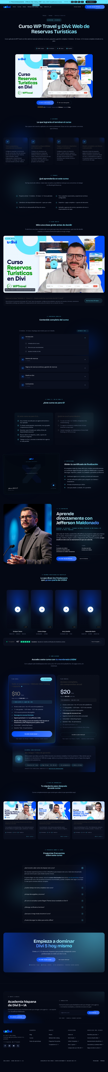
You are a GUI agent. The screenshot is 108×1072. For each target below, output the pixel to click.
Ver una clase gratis (64, 102)
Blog (41, 7)
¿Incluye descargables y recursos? (54, 894)
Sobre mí (46, 7)
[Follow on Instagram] (9, 1046)
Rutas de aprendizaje (35, 1041)
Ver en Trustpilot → (96, 641)
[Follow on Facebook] (5, 1046)
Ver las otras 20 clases (93, 300)
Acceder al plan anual (32, 734)
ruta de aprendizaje (73, 877)
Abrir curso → (30, 836)
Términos (102, 1060)
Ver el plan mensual (64, 959)
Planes (50, 1034)
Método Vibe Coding (33, 7)
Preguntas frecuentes (54, 1041)
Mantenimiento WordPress (94, 1041)
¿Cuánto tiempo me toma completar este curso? (54, 888)
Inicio (14, 7)
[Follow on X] (18, 1046)
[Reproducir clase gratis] (54, 264)
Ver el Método (91, 2)
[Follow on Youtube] (13, 1046)
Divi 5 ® (74, 1060)
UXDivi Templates (72, 1041)
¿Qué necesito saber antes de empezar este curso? (54, 868)
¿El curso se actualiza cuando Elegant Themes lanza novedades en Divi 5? (54, 901)
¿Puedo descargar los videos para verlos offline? (54, 920)
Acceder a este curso (45, 102)
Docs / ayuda (71, 1044)
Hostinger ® (62, 1060)
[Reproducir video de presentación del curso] (54, 76)
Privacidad (96, 1060)
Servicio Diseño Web (92, 1038)
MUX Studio (71, 1038)
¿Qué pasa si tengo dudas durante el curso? (54, 914)
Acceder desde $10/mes (94, 6)
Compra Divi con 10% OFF (75, 1048)
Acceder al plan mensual (78, 734)
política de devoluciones (56, 768)
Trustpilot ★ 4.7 (53, 1044)
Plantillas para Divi (92, 1034)
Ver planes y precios (17, 1017)
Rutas (24, 7)
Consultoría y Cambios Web (94, 1044)
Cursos (19, 7)
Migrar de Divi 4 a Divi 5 (93, 1048)
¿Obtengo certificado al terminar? (54, 907)
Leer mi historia (84, 558)
